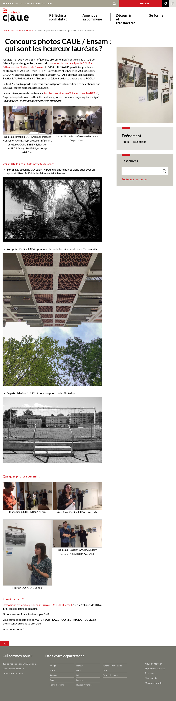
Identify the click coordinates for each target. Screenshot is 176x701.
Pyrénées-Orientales (112, 665)
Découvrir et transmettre (125, 17)
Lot (77, 675)
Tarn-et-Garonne (110, 675)
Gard (52, 680)
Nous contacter (153, 663)
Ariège (53, 665)
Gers (78, 670)
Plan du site (151, 678)
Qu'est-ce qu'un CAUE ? (13, 673)
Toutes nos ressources (135, 179)
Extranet (149, 673)
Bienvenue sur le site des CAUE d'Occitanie (27, 3)
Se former (157, 15)
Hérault (29, 30)
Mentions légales (154, 682)
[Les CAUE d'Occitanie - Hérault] (25, 17)
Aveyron (54, 675)
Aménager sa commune (92, 17)
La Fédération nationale (13, 668)
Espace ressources (155, 668)
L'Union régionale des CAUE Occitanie (20, 663)
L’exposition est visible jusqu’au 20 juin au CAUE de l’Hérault (37, 604)
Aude (52, 670)
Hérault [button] (144, 3)
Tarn (105, 670)
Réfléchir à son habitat (58, 17)
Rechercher (114, 3)
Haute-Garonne (57, 684)
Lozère (79, 680)
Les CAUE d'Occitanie (13, 30)
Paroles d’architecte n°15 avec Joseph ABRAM (70, 93)
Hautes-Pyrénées (84, 684)
